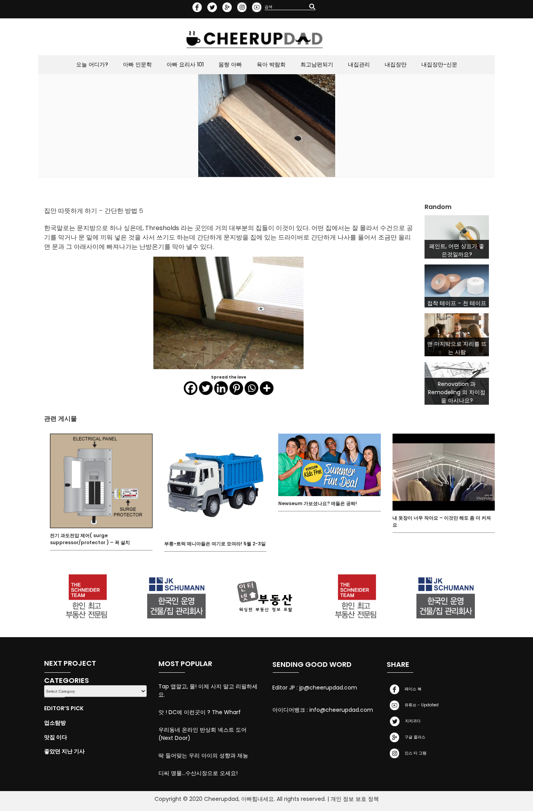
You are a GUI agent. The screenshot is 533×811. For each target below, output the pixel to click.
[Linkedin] (221, 388)
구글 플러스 (413, 737)
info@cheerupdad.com (341, 710)
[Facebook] (190, 388)
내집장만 (396, 64)
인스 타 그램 (414, 753)
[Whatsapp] (251, 388)
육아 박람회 (271, 64)
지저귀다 (412, 721)
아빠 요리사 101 (185, 64)
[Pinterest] (236, 388)
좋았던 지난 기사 (64, 751)
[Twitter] (206, 388)
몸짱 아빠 (230, 64)
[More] (267, 388)
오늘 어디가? (92, 64)
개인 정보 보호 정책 (354, 799)
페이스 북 (411, 689)
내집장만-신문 (439, 64)
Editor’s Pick (64, 708)
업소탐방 (55, 723)
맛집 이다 (55, 737)
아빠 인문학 (137, 64)
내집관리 (359, 64)
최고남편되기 (316, 64)
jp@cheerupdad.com (328, 687)
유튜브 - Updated (420, 705)
